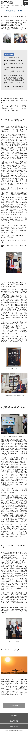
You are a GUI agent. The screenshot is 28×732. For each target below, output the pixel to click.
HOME (2, 5)
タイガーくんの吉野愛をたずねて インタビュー (15, 5)
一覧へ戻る (14, 705)
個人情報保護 (14, 721)
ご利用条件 (14, 716)
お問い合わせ (14, 726)
